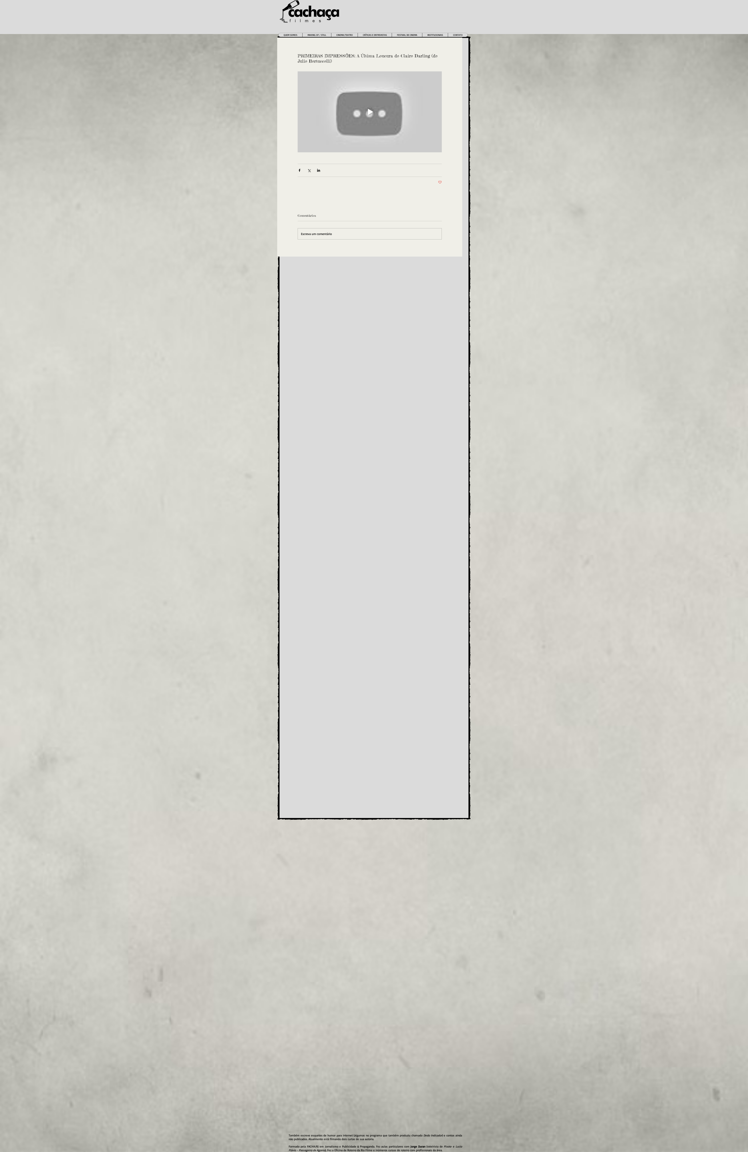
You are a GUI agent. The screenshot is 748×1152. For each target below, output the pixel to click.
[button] (344, 35)
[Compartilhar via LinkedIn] (318, 170)
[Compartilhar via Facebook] (299, 170)
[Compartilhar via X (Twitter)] (309, 170)
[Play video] (370, 111)
